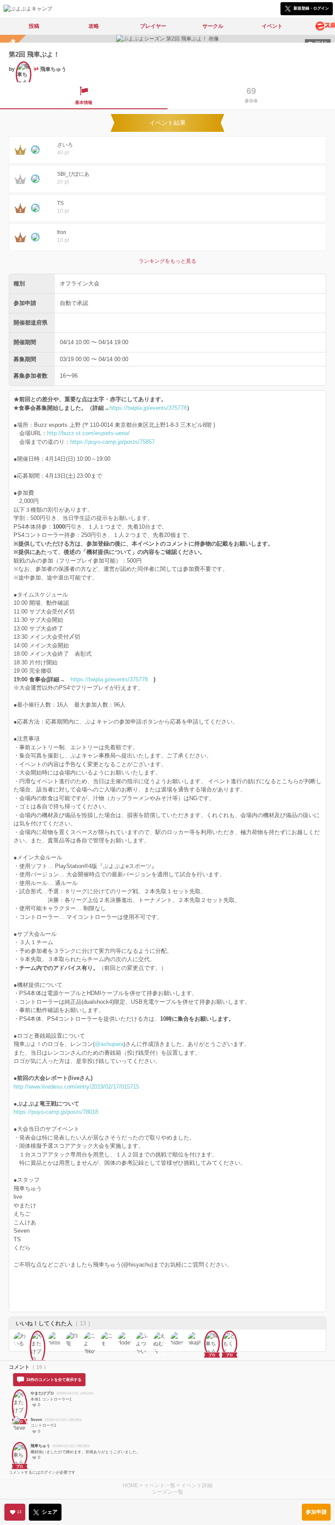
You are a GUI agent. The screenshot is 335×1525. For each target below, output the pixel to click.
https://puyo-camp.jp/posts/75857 (112, 442)
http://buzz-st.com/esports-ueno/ (88, 433)
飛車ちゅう (40, 1446)
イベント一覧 (159, 1485)
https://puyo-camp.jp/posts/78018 (56, 1112)
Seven (36, 1420)
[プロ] (37, 1338)
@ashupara (109, 1044)
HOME (130, 1485)
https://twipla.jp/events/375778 (148, 408)
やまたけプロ (42, 1393)
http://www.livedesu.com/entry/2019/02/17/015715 (76, 1086)
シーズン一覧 (167, 1492)
